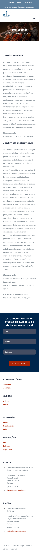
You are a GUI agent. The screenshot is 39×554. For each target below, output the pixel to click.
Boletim (6, 422)
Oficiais (6, 401)
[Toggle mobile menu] (34, 18)
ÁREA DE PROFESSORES (26, 7)
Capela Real (7, 449)
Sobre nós (7, 384)
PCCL (5, 443)
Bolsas (5, 429)
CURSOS (17, 33)
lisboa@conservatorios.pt (16, 490)
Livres (5, 405)
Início (9, 33)
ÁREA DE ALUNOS (11, 7)
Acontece (7, 388)
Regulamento (8, 426)
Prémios (6, 446)
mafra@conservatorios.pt (16, 531)
